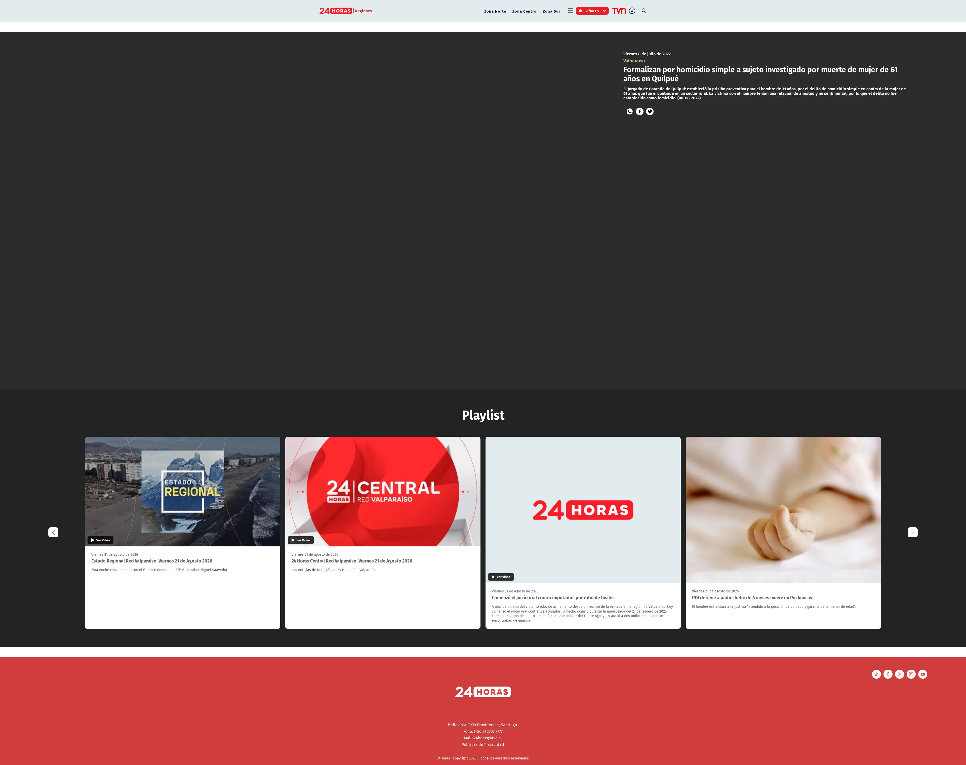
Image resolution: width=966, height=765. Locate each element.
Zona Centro (524, 11)
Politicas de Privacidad (483, 744)
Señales (592, 11)
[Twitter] (650, 111)
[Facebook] (639, 111)
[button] (913, 532)
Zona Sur (551, 11)
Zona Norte (495, 11)
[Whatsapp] (629, 111)
